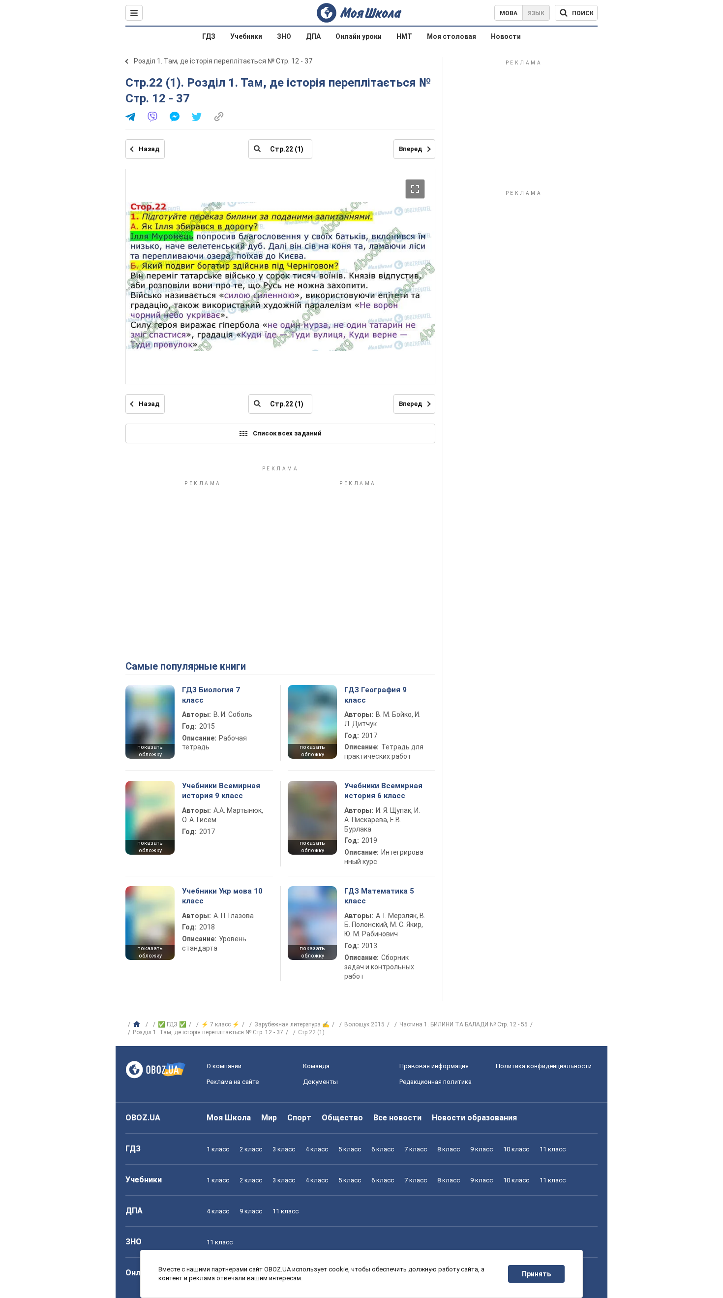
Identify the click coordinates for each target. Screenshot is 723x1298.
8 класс (448, 1149)
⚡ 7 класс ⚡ (220, 1024)
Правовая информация (434, 1066)
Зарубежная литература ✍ (292, 1024)
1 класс (218, 1149)
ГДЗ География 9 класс (375, 694)
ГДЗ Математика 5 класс (379, 896)
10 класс (516, 1149)
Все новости (397, 1117)
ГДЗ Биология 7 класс (211, 694)
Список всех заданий (287, 433)
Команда (316, 1066)
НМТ (404, 36)
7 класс (415, 1149)
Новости (506, 36)
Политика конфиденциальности (544, 1066)
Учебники (246, 36)
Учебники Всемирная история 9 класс (221, 790)
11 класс (553, 1149)
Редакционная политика (435, 1081)
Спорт (299, 1117)
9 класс (481, 1149)
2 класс (251, 1149)
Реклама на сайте (233, 1081)
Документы (320, 1081)
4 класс (316, 1149)
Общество (342, 1117)
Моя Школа (229, 1117)
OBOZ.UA (142, 1117)
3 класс (283, 1149)
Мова (508, 13)
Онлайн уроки (358, 36)
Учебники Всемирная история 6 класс (383, 790)
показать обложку (150, 751)
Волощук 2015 (364, 1024)
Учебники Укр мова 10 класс (222, 896)
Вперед (410, 149)
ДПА (313, 36)
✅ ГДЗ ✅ (172, 1024)
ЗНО (284, 36)
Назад (149, 149)
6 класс (382, 1149)
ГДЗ (208, 36)
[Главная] (138, 1024)
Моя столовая (451, 36)
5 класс (349, 1149)
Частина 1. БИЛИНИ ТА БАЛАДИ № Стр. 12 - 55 (463, 1024)
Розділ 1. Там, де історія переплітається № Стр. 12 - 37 (223, 61)
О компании (224, 1066)
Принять (536, 1274)
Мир (269, 1117)
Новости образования (474, 1117)
